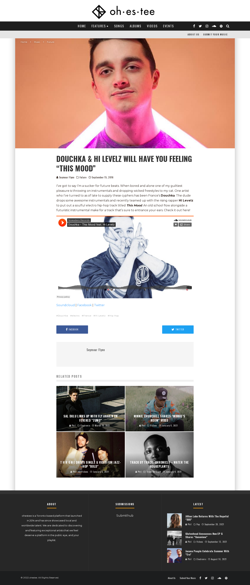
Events (168, 26)
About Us (193, 34)
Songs (119, 26)
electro (76, 315)
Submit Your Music (215, 34)
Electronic (201, 559)
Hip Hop (114, 315)
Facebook (84, 305)
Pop (198, 524)
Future (83, 177)
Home (82, 26)
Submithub (124, 515)
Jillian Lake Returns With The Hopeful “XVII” (207, 517)
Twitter (99, 305)
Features (99, 26)
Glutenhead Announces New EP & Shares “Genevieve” (204, 535)
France (87, 315)
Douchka (63, 315)
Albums (135, 26)
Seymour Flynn (66, 177)
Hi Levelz (100, 315)
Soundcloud (65, 305)
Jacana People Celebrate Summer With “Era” (207, 552)
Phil (189, 524)
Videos (152, 26)
